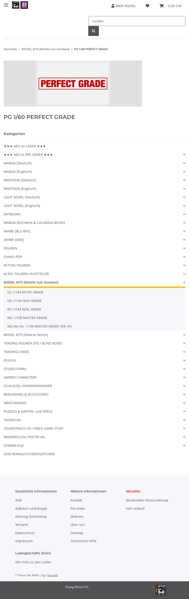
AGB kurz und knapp (31, 508)
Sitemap (77, 533)
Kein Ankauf (135, 508)
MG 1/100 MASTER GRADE (27, 317)
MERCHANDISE (15, 403)
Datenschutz (25, 533)
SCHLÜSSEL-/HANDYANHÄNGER (28, 386)
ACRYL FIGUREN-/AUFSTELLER (26, 274)
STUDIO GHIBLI (15, 369)
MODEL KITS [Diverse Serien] (26, 335)
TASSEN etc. (13, 420)
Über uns (78, 524)
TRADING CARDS (16, 352)
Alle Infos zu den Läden (33, 562)
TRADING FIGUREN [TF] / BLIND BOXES (33, 343)
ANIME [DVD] (14, 239)
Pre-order (78, 508)
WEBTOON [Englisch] (20, 188)
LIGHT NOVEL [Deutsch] (22, 197)
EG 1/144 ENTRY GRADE (25, 292)
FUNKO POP (13, 257)
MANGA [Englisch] (18, 171)
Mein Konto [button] (125, 5)
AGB (18, 500)
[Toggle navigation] (6, 3)
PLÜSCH (10, 360)
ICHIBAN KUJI (14, 445)
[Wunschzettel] (147, 5)
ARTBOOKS (12, 214)
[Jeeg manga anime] (20, 5)
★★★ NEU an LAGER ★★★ (25, 146)
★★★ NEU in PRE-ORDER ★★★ (28, 154)
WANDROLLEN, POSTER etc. (25, 437)
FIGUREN (10, 248)
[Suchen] (93, 31)
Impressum (24, 541)
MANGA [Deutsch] (18, 163)
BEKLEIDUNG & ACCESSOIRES (26, 394)
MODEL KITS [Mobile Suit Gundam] (31, 282)
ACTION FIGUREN (17, 265)
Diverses (77, 516)
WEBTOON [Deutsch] (20, 180)
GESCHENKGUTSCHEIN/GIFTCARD (29, 454)
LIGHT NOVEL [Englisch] (22, 205)
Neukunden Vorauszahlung (147, 500)
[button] (94, 154)
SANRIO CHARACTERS (20, 377)
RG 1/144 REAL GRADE (24, 309)
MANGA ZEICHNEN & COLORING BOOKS (34, 222)
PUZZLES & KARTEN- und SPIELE (28, 411)
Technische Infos (84, 541)
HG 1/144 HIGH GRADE (24, 300)
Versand (21, 524)
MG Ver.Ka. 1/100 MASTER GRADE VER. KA (39, 326)
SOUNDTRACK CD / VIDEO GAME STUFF (33, 428)
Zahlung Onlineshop (31, 516)
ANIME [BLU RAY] (17, 231)
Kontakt (76, 500)
